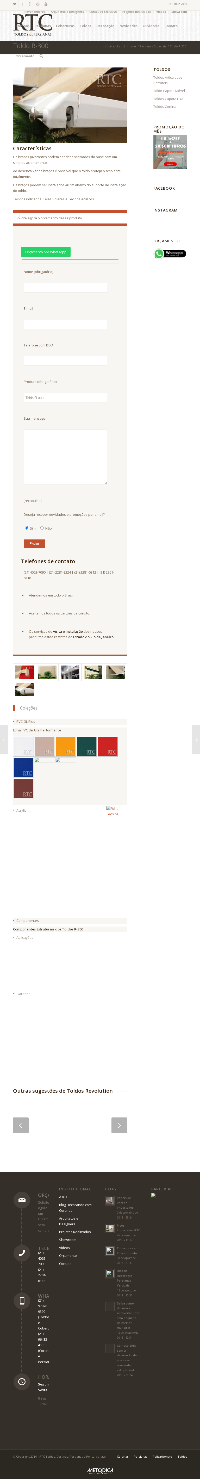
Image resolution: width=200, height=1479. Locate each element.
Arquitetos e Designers (67, 12)
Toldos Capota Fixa (168, 98)
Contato (65, 1263)
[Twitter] (14, 4)
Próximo (119, 1125)
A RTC (63, 1197)
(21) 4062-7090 (177, 4)
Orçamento (68, 1255)
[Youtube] (46, 4)
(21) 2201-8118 (42, 1275)
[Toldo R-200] (196, 739)
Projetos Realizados (136, 12)
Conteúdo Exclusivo (103, 12)
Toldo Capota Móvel (169, 90)
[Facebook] (22, 4)
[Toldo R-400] (4, 739)
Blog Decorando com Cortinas (75, 1207)
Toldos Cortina (164, 106)
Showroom (179, 12)
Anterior (21, 1125)
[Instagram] (38, 4)
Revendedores (34, 12)
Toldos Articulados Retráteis (168, 80)
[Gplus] (30, 4)
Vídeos (161, 12)
